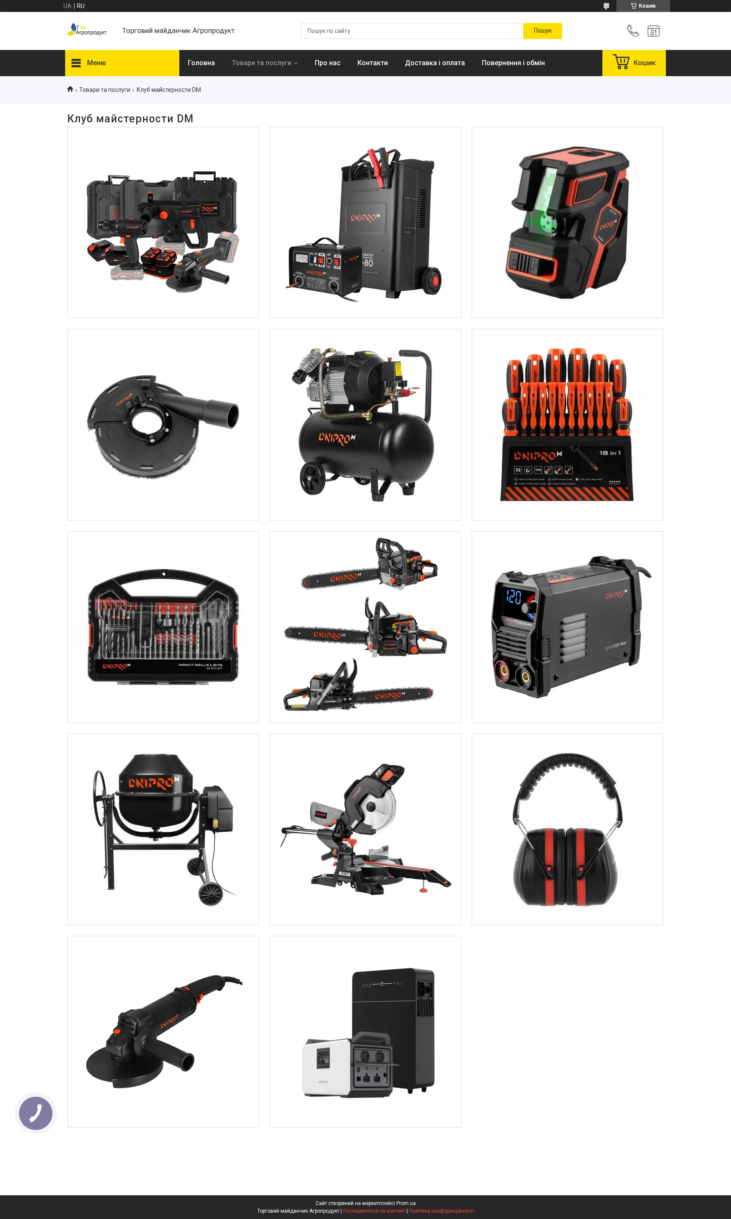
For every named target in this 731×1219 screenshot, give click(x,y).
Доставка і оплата (435, 63)
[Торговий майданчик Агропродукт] (89, 31)
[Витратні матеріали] (163, 627)
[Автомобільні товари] (365, 223)
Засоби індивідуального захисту (567, 764)
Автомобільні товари (365, 158)
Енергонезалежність (365, 967)
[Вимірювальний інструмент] (567, 223)
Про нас (328, 63)
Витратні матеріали (163, 562)
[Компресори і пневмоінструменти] (365, 425)
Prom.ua (406, 1203)
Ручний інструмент (567, 360)
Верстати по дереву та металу (365, 764)
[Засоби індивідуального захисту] (567, 829)
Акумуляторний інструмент (162, 158)
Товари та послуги (261, 63)
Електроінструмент (163, 967)
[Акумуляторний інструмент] (163, 223)
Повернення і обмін (513, 63)
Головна (201, 63)
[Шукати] (542, 31)
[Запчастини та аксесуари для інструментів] (163, 425)
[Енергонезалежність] (365, 1032)
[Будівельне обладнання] (163, 829)
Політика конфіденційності (441, 1211)
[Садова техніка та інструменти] (365, 627)
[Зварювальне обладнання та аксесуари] (567, 627)
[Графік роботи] (654, 30)
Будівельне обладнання (162, 764)
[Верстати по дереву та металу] (365, 829)
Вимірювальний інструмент (567, 158)
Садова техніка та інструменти (365, 562)
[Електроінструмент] (163, 1032)
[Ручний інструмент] (567, 425)
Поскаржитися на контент (374, 1211)
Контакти (372, 63)
